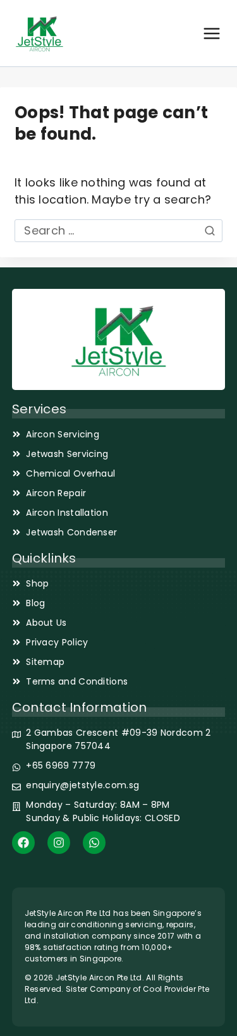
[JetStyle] (39, 33)
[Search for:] (118, 230)
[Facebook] (23, 842)
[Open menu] (211, 33)
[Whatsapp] (94, 842)
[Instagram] (58, 842)
